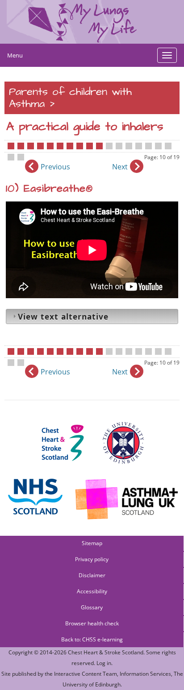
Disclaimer (92, 575)
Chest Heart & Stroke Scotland (105, 652)
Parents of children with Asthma (70, 98)
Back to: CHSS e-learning (92, 639)
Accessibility (92, 591)
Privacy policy (92, 559)
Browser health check (92, 623)
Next (120, 167)
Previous (55, 167)
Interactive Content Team (85, 674)
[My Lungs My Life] (92, 22)
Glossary (92, 607)
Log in (103, 663)
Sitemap (92, 543)
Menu (15, 55)
